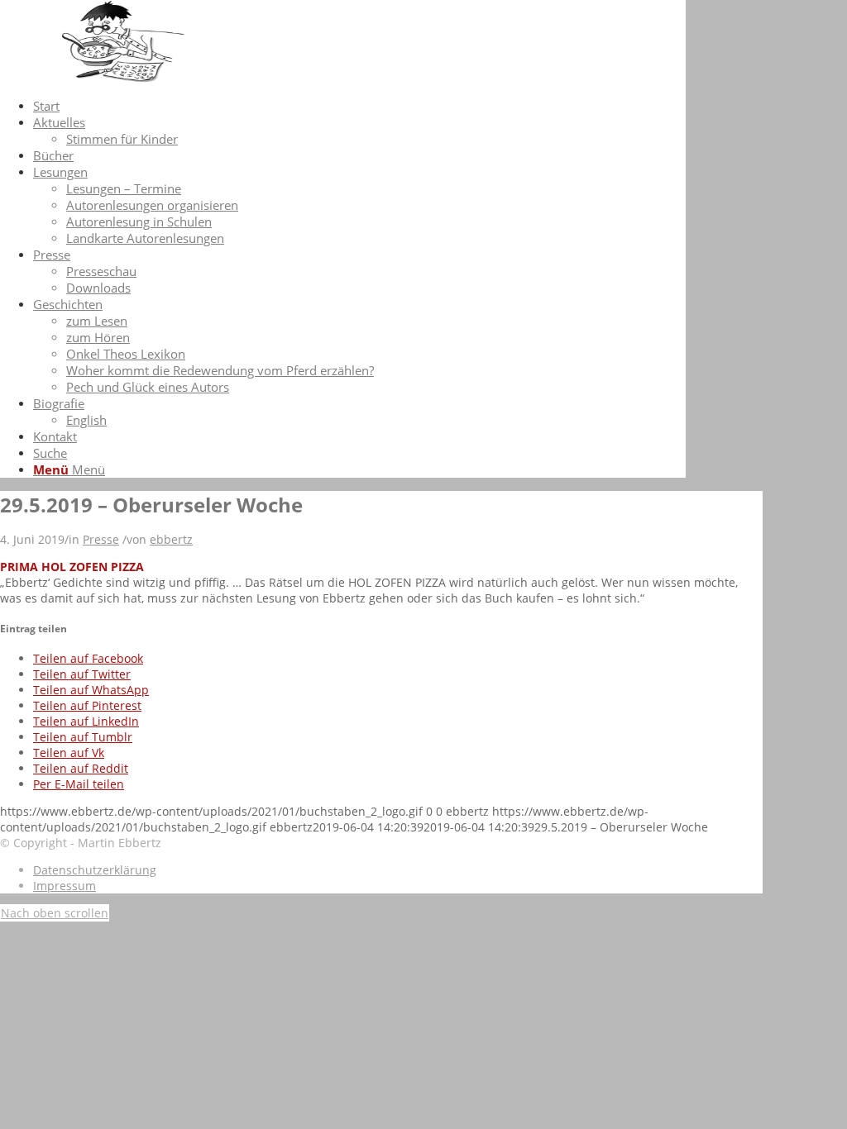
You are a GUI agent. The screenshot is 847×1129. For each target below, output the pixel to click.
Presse (101, 539)
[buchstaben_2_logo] (124, 78)
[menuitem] (359, 106)
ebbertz (171, 539)
